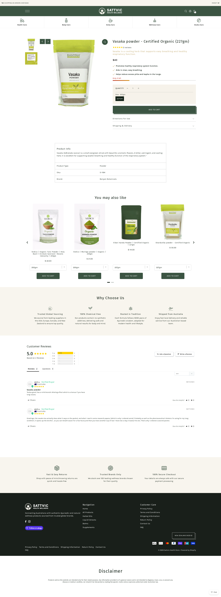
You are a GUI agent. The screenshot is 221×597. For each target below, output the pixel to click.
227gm (120, 99)
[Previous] (2, 3)
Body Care (66, 25)
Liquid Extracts (89, 520)
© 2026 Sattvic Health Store (169, 550)
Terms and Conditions (150, 512)
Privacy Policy (146, 509)
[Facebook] (25, 521)
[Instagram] (29, 521)
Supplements (89, 527)
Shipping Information (150, 516)
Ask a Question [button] (165, 354)
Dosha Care (199, 25)
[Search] (186, 11)
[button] (187, 400)
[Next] (218, 3)
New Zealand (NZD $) (183, 535)
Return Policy (146, 520)
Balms (85, 523)
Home (85, 509)
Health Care (22, 25)
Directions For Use (121, 118)
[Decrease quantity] (127, 88)
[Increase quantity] (138, 88)
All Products (88, 512)
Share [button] (32, 400)
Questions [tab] (46, 369)
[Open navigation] (28, 11)
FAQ (141, 527)
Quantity (119, 88)
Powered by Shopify (188, 550)
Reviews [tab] (31, 369)
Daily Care (110, 25)
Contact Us (145, 523)
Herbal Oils (87, 516)
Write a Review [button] (186, 354)
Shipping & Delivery (122, 126)
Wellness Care (154, 25)
